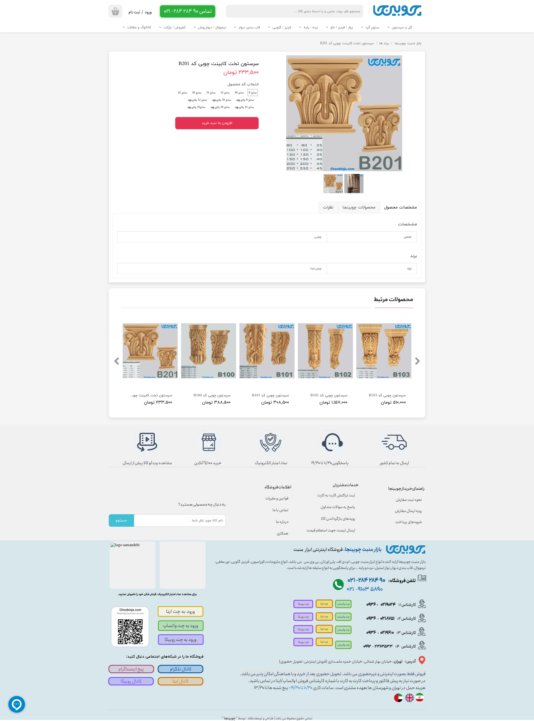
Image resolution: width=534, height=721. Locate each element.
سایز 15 (211, 93)
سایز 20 (196, 93)
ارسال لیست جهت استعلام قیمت (334, 530)
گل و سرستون (402, 27)
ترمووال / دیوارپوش (212, 27)
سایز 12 (225, 93)
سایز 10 (239, 93)
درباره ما (282, 522)
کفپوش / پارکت (175, 27)
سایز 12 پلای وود (197, 100)
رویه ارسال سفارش (408, 511)
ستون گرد (372, 27)
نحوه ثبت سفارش (409, 500)
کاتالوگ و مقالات (139, 27)
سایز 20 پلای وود (220, 107)
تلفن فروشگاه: (381, 580)
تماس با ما (280, 510)
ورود (148, 12)
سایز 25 (182, 93)
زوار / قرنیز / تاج (341, 27)
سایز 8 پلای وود (245, 100)
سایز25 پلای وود (196, 107)
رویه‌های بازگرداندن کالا (338, 519)
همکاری (282, 533)
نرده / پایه (311, 27)
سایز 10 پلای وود (221, 100)
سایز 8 (253, 93)
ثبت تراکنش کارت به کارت (336, 495)
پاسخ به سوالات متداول (338, 507)
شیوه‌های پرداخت (408, 522)
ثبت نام (134, 12)
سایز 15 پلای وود (244, 107)
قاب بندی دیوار (249, 27)
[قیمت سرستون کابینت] (344, 113)
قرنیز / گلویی (282, 27)
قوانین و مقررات (276, 498)
